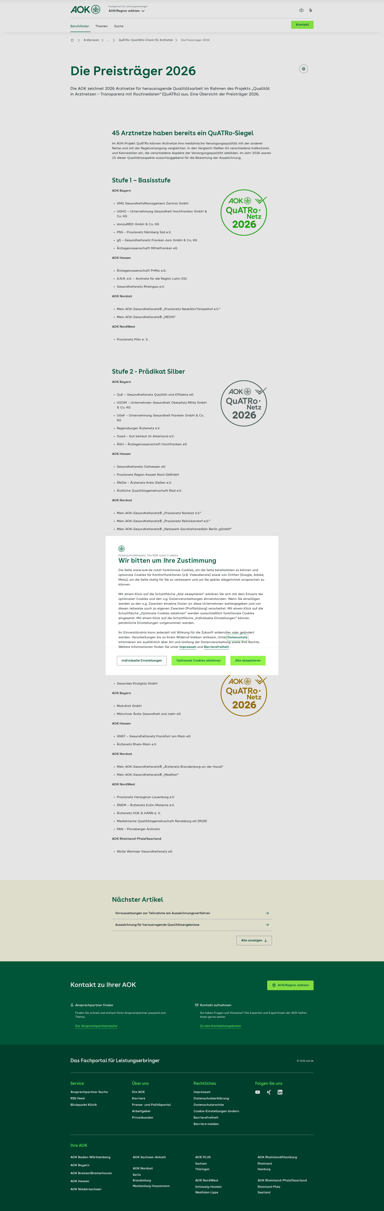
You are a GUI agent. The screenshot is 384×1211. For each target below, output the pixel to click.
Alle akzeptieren (248, 660)
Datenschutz (237, 637)
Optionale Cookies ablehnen (198, 660)
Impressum (187, 647)
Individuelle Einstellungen (142, 660)
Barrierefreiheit (216, 647)
